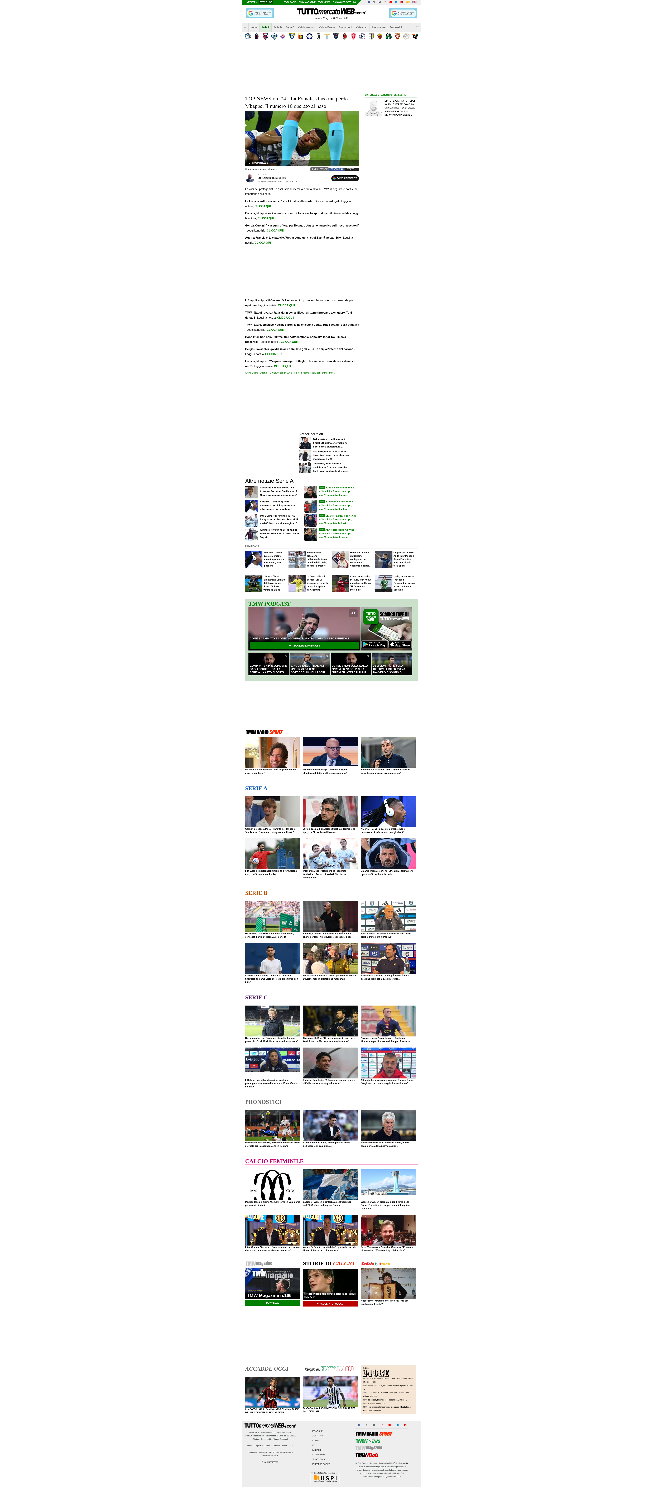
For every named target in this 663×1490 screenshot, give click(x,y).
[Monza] (353, 36)
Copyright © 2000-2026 (257, 1452)
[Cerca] (417, 27)
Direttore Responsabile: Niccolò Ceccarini (270, 1439)
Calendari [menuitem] (361, 27)
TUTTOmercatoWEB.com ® (281, 1452)
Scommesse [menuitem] (378, 27)
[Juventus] (318, 36)
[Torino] (397, 36)
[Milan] (344, 36)
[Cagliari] (265, 36)
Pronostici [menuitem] (396, 27)
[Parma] (371, 36)
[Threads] (379, 2)
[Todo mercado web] (408, 2)
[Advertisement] (391, 231)
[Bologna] (256, 36)
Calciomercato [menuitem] (306, 27)
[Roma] (379, 36)
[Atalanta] (247, 36)
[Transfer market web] (414, 2)
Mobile (315, 1441)
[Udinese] (406, 36)
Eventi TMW (317, 1436)
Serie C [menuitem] (290, 27)
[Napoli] (362, 36)
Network (252, 2)
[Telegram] (396, 2)
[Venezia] (415, 36)
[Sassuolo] (388, 36)
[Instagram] (385, 2)
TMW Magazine (307, 2)
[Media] (401, 2)
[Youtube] (390, 2)
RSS (313, 1445)
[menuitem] (245, 27)
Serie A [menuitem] (265, 27)
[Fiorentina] (283, 36)
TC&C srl (259, 1432)
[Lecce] (335, 36)
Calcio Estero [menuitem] (327, 27)
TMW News (324, 2)
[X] (374, 2)
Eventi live (266, 2)
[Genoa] (300, 36)
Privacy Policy (319, 1459)
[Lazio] (327, 36)
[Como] (274, 36)
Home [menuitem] (254, 27)
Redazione (317, 1431)
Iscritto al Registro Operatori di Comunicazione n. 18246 (270, 1446)
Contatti (316, 1450)
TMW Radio (290, 2)
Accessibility (318, 1455)
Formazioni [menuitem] (345, 27)
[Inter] (309, 36)
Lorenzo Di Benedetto (272, 178)
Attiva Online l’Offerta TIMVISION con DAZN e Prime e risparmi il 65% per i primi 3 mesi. (290, 372)
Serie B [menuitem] (277, 27)
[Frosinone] (291, 36)
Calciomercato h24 (344, 2)
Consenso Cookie (320, 1464)
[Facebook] (369, 2)
